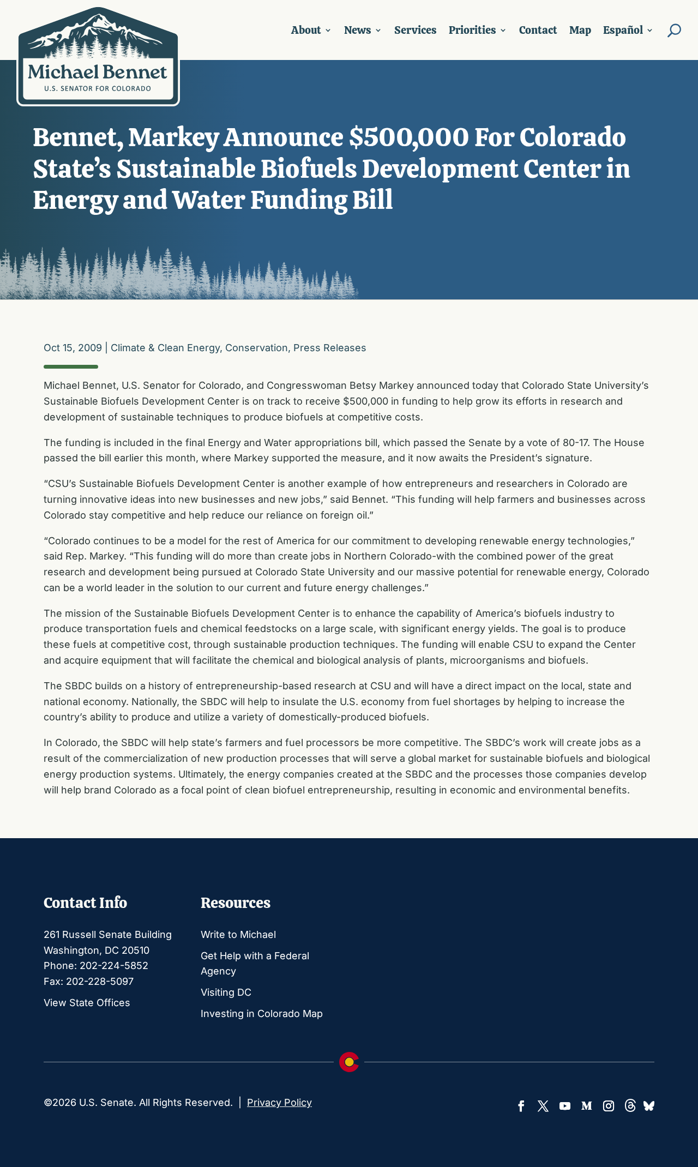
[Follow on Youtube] (565, 1106)
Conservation (256, 347)
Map (580, 30)
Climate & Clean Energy (165, 347)
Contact (538, 30)
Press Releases (329, 347)
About (306, 30)
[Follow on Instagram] (608, 1106)
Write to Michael (238, 934)
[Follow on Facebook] (521, 1106)
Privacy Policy (279, 1102)
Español (623, 30)
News (357, 30)
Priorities (472, 30)
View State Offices (87, 1002)
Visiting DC (226, 992)
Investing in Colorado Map (262, 1013)
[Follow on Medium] (587, 1106)
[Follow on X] (543, 1106)
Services (415, 30)
